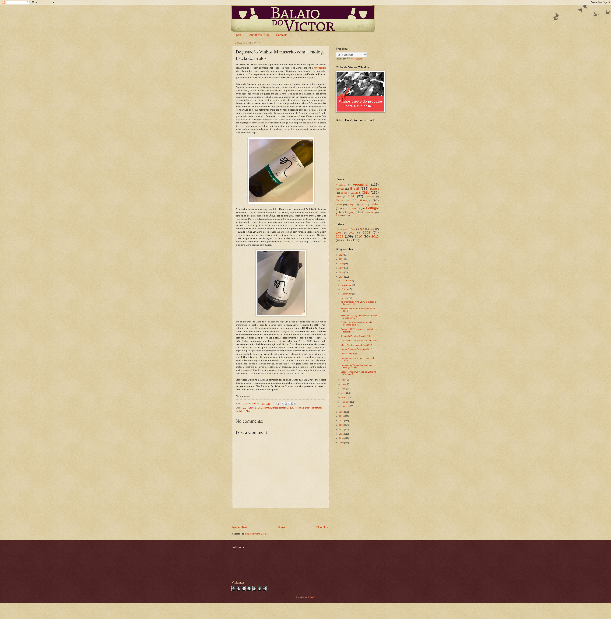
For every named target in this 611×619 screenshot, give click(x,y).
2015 (341, 416)
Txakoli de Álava (243, 411)
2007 (351, 232)
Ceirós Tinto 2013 (349, 354)
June (344, 384)
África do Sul (367, 212)
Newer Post (239, 527)
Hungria (351, 205)
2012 (346, 240)
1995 (338, 229)
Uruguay (349, 212)
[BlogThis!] (285, 403)
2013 (341, 425)
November (346, 285)
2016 (341, 412)
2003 (353, 229)
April (343, 393)
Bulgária (374, 188)
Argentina (360, 184)
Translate (358, 59)
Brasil (354, 188)
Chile (366, 192)
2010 (358, 236)
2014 (245, 408)
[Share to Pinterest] (294, 403)
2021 (341, 259)
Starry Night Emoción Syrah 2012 (356, 345)
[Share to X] (288, 403)
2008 (366, 232)
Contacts (281, 34)
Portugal (372, 208)
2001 (345, 229)
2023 (341, 255)
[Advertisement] (281, 516)
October (345, 289)
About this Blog (259, 34)
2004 (362, 229)
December (346, 280)
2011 (375, 236)
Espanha (265, 408)
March (344, 397)
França (365, 200)
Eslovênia (370, 197)
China (338, 197)
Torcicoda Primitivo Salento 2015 (356, 336)
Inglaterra (363, 205)
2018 (341, 272)
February (345, 402)
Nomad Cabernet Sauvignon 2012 (356, 349)
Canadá (354, 193)
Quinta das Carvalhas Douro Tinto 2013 (359, 340)
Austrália (340, 189)
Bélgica (344, 193)
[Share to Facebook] (291, 403)
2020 (341, 263)
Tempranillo (317, 408)
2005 (372, 229)
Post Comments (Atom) (256, 534)
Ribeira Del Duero (303, 408)
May (343, 389)
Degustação (254, 408)
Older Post (322, 527)
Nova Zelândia (352, 208)
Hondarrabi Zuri (286, 408)
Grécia (339, 204)
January (345, 406)
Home (281, 527)
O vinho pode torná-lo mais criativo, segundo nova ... (357, 323)
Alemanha (340, 185)
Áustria (339, 216)
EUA (351, 196)
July (343, 380)
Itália (375, 204)
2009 (339, 236)
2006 (338, 232)
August (345, 298)
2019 (341, 268)
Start (239, 34)
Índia (347, 216)
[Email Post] (277, 403)
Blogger (311, 597)
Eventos (274, 408)
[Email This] (282, 403)
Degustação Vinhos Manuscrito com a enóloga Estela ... (358, 366)
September (346, 294)
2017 (341, 277)
